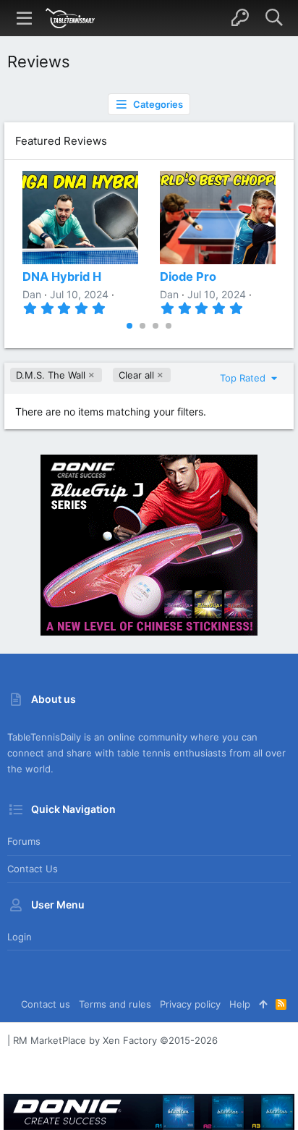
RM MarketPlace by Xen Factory (115, 1040)
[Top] (263, 1004)
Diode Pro (188, 276)
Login (19, 937)
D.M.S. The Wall (50, 375)
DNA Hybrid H (61, 276)
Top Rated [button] (244, 378)
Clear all (136, 375)
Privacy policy (190, 1004)
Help (239, 1004)
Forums (24, 841)
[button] (24, 18)
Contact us (32, 868)
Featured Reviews (61, 141)
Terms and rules (115, 1004)
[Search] (274, 18)
